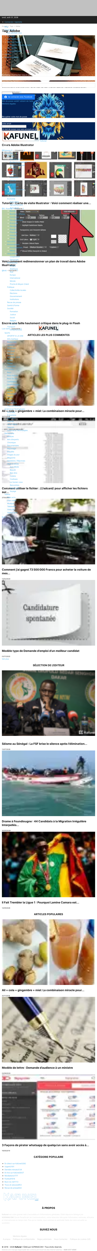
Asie (11, 272)
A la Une (10, 156)
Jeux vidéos (12, 424)
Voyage (13, 491)
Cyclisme (11, 345)
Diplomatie (14, 260)
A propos (11, 36)
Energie (13, 229)
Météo (12, 250)
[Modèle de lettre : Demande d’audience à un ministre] (48, 1029)
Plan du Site (12, 48)
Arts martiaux (12, 339)
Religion (13, 321)
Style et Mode (13, 464)
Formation (14, 311)
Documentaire (13, 445)
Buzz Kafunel (12, 375)
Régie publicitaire (44, 1239)
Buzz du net (12, 378)
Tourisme (13, 324)
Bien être (13, 473)
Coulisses (14, 479)
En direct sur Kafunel (18, 162)
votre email (6, 123)
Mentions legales (14, 42)
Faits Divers (12, 388)
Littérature (14, 186)
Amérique (14, 269)
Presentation (10, 30)
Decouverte (9, 433)
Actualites (9, 153)
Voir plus (5, 659)
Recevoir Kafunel (11, 57)
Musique (10, 503)
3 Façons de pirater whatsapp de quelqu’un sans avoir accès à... (45, 1145)
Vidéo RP (11, 509)
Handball (11, 351)
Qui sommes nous (14, 33)
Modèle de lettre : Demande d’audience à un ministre (37, 1067)
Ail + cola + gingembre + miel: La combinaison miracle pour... (43, 990)
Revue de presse (14, 302)
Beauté (13, 211)
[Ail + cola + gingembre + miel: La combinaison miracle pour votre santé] (48, 952)
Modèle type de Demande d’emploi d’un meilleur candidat (40, 650)
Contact (8, 54)
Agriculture (14, 202)
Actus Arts (14, 177)
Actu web (11, 412)
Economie (11, 199)
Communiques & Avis (15, 190)
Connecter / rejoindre (13, 22)
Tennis (10, 363)
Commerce (14, 217)
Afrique (13, 266)
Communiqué (15, 196)
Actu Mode (14, 467)
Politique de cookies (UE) (80, 1239)
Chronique (11, 442)
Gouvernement (16, 296)
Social (12, 317)
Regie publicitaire (14, 51)
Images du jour (13, 455)
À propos (6, 1239)
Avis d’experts (13, 439)
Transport (11, 327)
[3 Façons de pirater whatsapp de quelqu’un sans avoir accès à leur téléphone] (48, 1107)
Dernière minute (16, 159)
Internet (10, 421)
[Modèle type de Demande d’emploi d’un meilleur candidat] (48, 613)
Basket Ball (11, 342)
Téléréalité (11, 506)
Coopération (15, 257)
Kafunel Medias (13, 39)
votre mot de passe (10, 90)
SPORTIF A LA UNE (15, 336)
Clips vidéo (11, 500)
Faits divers (9, 369)
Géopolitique (12, 253)
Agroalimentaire (16, 205)
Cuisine (13, 476)
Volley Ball (11, 366)
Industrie (13, 235)
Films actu (11, 497)
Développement (16, 220)
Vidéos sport (12, 512)
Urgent (13, 168)
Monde (13, 281)
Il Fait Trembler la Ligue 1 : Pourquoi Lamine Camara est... (40, 902)
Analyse (10, 436)
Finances (13, 232)
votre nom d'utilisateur (11, 82)
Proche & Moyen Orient (19, 284)
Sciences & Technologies (15, 409)
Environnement (13, 244)
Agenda (13, 193)
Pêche (12, 238)
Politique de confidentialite (21, 45)
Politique (10, 287)
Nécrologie (11, 394)
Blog (6, 27)
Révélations (12, 403)
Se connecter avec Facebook (20, 97)
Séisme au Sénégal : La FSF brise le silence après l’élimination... (44, 743)
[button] (5, 147)
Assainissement (16, 247)
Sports (7, 333)
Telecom (10, 427)
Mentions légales (20, 1236)
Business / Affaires (17, 214)
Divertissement (13, 384)
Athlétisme (11, 348)
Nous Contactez (60, 1239)
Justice (13, 314)
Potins (9, 400)
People (10, 397)
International (12, 263)
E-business (11, 415)
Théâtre (13, 183)
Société (10, 308)
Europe (13, 275)
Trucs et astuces (14, 406)
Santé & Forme (13, 305)
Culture (10, 171)
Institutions (14, 299)
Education (11, 241)
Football (10, 354)
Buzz (9, 372)
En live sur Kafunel (17, 165)
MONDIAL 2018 (13, 357)
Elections (13, 293)
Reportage (11, 448)
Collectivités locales (18, 290)
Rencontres (14, 485)
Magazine (11, 458)
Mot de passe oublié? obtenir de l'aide (17, 101)
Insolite (10, 391)
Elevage (13, 226)
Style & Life (14, 488)
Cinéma (13, 180)
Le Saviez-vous (16, 482)
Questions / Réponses (16, 461)
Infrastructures (16, 330)
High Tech (11, 418)
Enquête (10, 452)
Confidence (12, 381)
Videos (7, 494)
